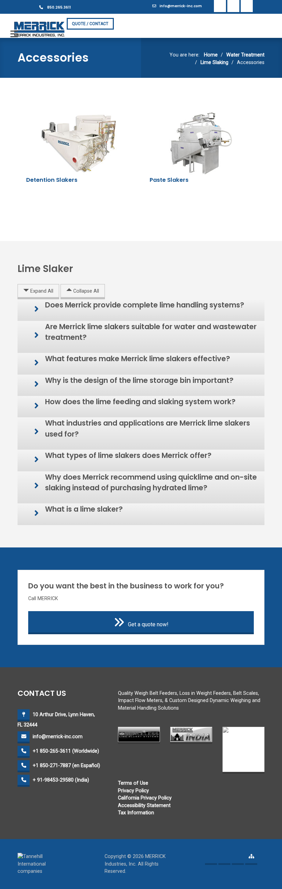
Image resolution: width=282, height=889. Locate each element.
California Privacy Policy (145, 798)
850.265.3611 (58, 7)
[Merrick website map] (251, 859)
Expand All (41, 291)
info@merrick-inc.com (181, 6)
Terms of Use (133, 783)
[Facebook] (220, 6)
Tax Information (136, 813)
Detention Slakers (51, 180)
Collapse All (85, 291)
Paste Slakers (169, 180)
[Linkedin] (233, 6)
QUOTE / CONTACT (90, 23)
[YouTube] (247, 6)
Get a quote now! (148, 624)
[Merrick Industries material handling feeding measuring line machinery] (39, 29)
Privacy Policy (133, 791)
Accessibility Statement (144, 805)
